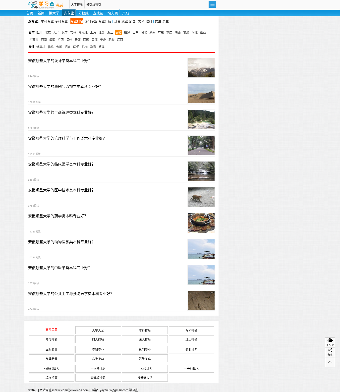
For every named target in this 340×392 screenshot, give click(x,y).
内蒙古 (33, 39)
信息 (51, 47)
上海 (93, 32)
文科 (141, 21)
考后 (59, 5)
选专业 (68, 12)
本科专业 (47, 21)
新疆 (111, 39)
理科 (149, 21)
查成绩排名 (98, 377)
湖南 (152, 32)
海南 (52, 39)
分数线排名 (51, 369)
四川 (39, 32)
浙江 (110, 32)
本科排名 (145, 330)
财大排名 (98, 339)
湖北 (144, 32)
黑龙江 (83, 32)
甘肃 (186, 32)
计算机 (40, 47)
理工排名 (191, 339)
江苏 (102, 32)
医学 (76, 47)
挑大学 (54, 12)
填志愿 (113, 12)
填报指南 (51, 377)
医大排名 (145, 339)
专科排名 (191, 330)
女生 (158, 21)
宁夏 (103, 39)
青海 (95, 39)
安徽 (118, 32)
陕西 (178, 32)
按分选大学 (144, 377)
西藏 (86, 39)
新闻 (41, 12)
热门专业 (90, 21)
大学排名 (77, 4)
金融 (59, 47)
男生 (165, 21)
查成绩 (98, 12)
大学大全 (98, 330)
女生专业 (98, 358)
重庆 (169, 32)
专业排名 (76, 21)
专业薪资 (51, 358)
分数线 (83, 12)
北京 (48, 32)
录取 (125, 12)
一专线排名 (191, 369)
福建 (127, 32)
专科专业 (61, 21)
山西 (203, 32)
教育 (93, 47)
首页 (29, 12)
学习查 (133, 390)
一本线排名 (98, 369)
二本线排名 (144, 369)
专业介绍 (104, 21)
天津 (56, 32)
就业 (124, 21)
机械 (85, 47)
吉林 (73, 32)
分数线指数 (93, 4)
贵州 (69, 39)
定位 (132, 21)
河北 (195, 32)
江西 (120, 39)
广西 (61, 39)
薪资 (117, 21)
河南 (44, 39)
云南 (78, 39)
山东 (135, 32)
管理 (102, 47)
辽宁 (65, 32)
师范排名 (51, 339)
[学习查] (46, 4)
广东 (161, 32)
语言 (68, 47)
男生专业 (145, 358)
